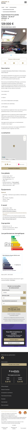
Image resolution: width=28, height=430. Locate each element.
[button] (4, 31)
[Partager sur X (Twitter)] (14, 63)
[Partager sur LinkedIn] (23, 63)
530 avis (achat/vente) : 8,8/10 (8, 27)
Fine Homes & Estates (6, 395)
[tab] (12, 55)
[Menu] (25, 2)
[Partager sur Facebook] (5, 63)
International (4, 402)
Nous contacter (4, 405)
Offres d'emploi (4, 386)
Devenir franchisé (5, 389)
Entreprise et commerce (7, 392)
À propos (3, 398)
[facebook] (2, 357)
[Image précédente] (1, 41)
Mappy (14, 159)
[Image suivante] (27, 41)
